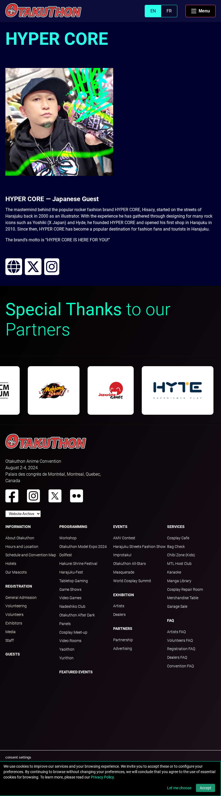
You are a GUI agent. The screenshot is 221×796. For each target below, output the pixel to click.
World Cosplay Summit (132, 581)
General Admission (21, 597)
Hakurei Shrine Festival (78, 563)
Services (176, 526)
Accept (205, 788)
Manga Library (179, 581)
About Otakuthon (19, 538)
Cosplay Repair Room (185, 589)
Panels (65, 624)
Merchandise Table (182, 598)
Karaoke (174, 572)
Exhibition (123, 595)
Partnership (123, 640)
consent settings (18, 757)
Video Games (70, 598)
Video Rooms (70, 641)
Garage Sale (177, 606)
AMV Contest (124, 538)
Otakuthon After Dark (77, 615)
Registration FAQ (181, 649)
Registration (18, 586)
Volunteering (16, 606)
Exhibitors (13, 623)
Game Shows (70, 589)
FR (169, 10)
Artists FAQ (176, 632)
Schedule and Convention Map (30, 555)
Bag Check (176, 546)
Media (10, 632)
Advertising (122, 648)
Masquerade (123, 572)
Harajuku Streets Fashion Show (139, 546)
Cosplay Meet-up (73, 632)
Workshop (68, 538)
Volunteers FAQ (180, 640)
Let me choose (179, 788)
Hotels (10, 563)
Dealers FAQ (177, 657)
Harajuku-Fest (71, 572)
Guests (12, 654)
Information (18, 526)
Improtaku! (122, 555)
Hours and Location (21, 546)
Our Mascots (16, 572)
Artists (118, 606)
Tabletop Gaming (73, 581)
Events (120, 526)
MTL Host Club (179, 563)
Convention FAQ (180, 666)
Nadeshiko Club (72, 606)
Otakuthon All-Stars (129, 563)
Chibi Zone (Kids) (181, 555)
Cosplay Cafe (178, 538)
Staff (9, 640)
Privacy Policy (102, 777)
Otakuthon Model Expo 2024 (83, 546)
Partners (122, 628)
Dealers (119, 614)
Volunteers (14, 614)
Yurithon (66, 658)
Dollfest (65, 555)
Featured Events (76, 672)
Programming (73, 526)
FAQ (170, 620)
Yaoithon (66, 649)
